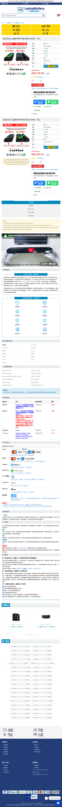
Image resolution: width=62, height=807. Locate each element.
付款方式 (6, 770)
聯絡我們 (36, 765)
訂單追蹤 (6, 765)
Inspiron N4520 (35, 382)
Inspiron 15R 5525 (35, 370)
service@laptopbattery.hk (41, 770)
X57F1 (3, 362)
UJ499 (32, 359)
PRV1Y (4, 356)
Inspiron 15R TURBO (36, 373)
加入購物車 (38, 85)
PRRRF (32, 353)
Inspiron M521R (35, 379)
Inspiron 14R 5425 (6, 370)
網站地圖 (6, 754)
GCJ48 (32, 350)
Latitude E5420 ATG (7, 385)
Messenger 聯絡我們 (40, 102)
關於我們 (6, 745)
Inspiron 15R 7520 (6, 373)
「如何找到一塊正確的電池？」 (34, 568)
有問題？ (35, 113)
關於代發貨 (6, 772)
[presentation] (31, 202)
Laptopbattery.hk (33, 803)
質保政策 (6, 747)
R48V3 (32, 356)
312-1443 (33, 348)
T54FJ (3, 359)
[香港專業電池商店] (31, 11)
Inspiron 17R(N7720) (7, 379)
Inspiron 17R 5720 (35, 376)
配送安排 (6, 767)
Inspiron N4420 (6, 382)
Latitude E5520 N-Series (37, 385)
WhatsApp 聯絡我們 (54, 102)
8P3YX (4, 350)
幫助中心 (36, 745)
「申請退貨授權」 (22, 548)
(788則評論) (40, 77)
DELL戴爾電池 (8, 23)
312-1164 (33, 345)
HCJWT (4, 353)
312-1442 (4, 348)
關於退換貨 (36, 749)
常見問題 (36, 747)
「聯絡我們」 (19, 568)
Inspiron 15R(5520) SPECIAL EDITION (11, 376)
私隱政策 (6, 749)
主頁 (3, 23)
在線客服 (36, 767)
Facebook (37, 772)
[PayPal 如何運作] (31, 799)
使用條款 (6, 751)
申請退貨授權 (37, 751)
